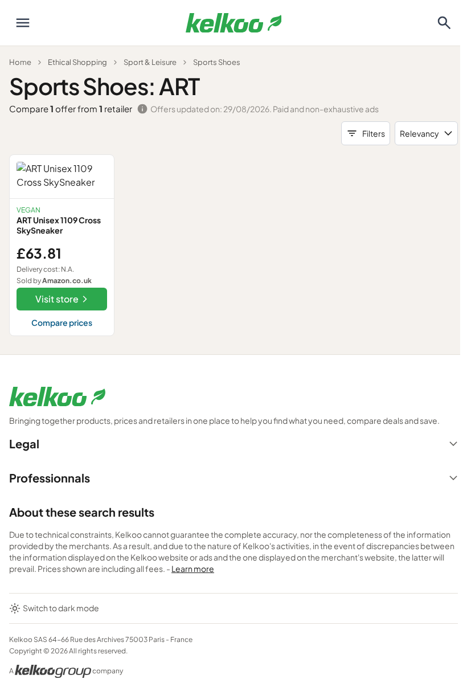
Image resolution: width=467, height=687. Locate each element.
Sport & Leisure (150, 62)
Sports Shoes (216, 62)
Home (20, 62)
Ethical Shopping (77, 62)
